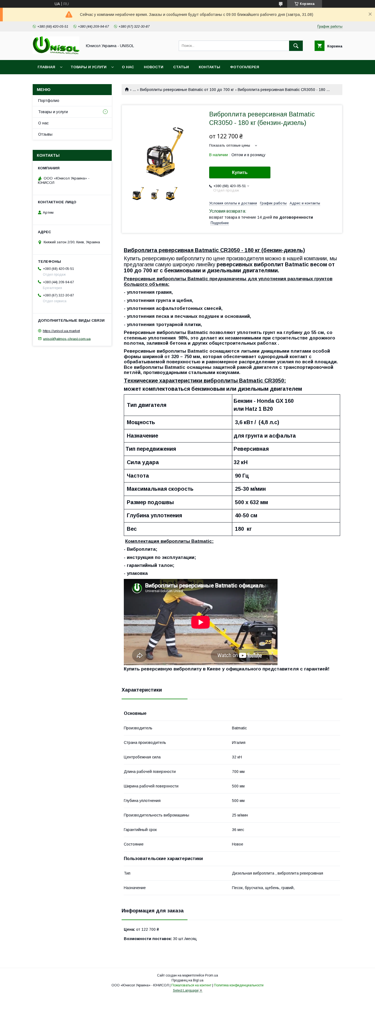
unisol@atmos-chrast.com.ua (67, 338)
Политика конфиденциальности (239, 985)
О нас (128, 67)
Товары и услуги (89, 67)
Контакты (209, 67)
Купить (240, 172)
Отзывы (45, 134)
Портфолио (48, 100)
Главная (46, 67)
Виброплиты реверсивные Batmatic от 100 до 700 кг (187, 89)
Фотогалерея (244, 67)
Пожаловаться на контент (191, 985)
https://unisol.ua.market (61, 331)
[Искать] (296, 46)
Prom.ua (211, 975)
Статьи (181, 67)
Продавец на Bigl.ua (187, 980)
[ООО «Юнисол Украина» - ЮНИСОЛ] (56, 53)
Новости (153, 67)
